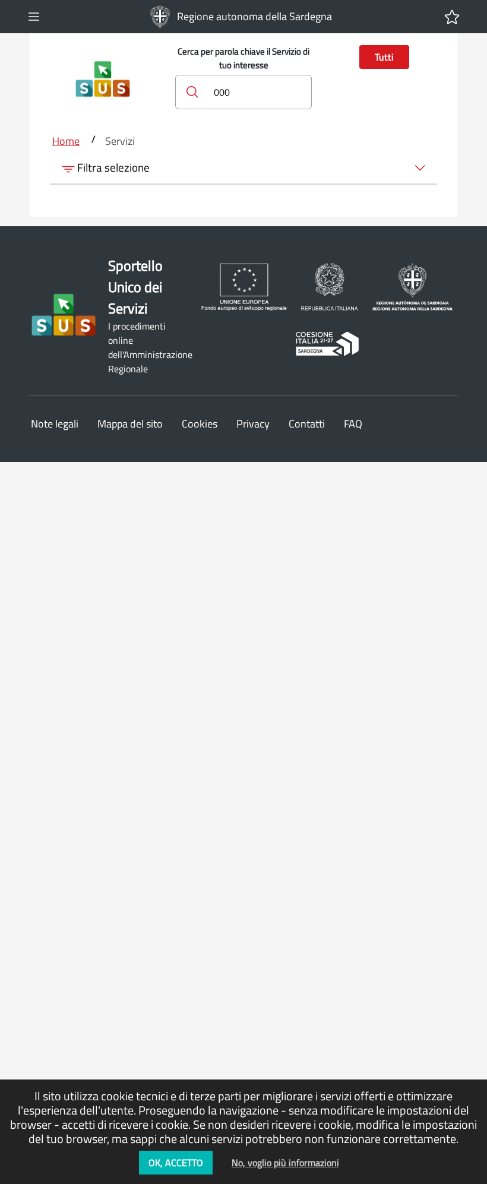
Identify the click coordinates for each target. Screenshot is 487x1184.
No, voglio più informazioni (285, 1162)
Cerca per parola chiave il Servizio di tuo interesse (243, 58)
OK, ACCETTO (175, 1162)
